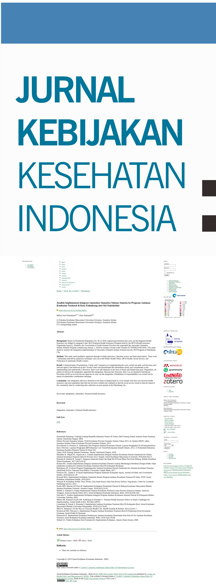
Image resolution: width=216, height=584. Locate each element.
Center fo (150, 574)
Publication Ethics (173, 286)
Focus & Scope (172, 284)
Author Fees (172, 283)
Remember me (170, 272)
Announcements (66, 278)
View (170, 390)
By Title (171, 457)
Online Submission (173, 280)
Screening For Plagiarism (175, 287)
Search (63, 271)
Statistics (64, 280)
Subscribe (171, 391)
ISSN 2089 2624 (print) (103, 574)
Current (64, 273)
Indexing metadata (169, 420)
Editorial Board (172, 288)
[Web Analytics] (61, 581)
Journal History (66, 284)
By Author (171, 455)
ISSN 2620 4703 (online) (124, 574)
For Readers (30, 264)
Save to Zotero (171, 432)
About (63, 264)
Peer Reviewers (172, 290)
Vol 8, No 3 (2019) (71, 291)
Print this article (169, 418)
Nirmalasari (85, 291)
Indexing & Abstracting (68, 282)
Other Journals (172, 458)
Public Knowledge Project (94, 578)
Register (64, 269)
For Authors (30, 266)
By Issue (171, 454)
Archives (64, 275)
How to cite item (169, 422)
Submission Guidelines (174, 282)
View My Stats (71, 581)
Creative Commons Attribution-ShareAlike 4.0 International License (107, 567)
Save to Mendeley (171, 429)
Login (63, 266)
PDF (58, 422)
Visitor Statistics (173, 291)
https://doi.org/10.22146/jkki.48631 (73, 310)
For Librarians (30, 267)
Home (63, 262)
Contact (64, 287)
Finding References (169, 423)
